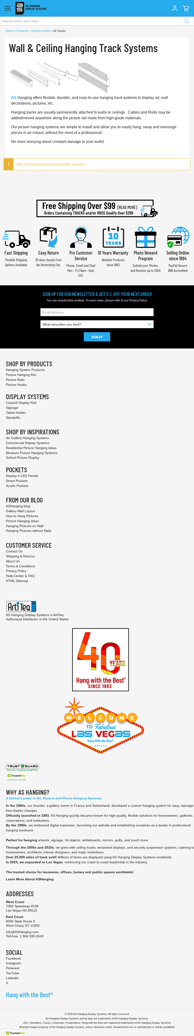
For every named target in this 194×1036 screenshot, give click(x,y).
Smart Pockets (17, 481)
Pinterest (12, 968)
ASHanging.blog (18, 506)
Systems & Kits (41, 31)
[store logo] (30, 8)
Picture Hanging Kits (21, 375)
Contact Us (14, 551)
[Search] (186, 21)
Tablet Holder (16, 412)
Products (23, 31)
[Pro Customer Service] (81, 236)
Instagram (13, 963)
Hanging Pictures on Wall (24, 526)
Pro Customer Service (81, 255)
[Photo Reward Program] (145, 236)
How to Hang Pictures (22, 516)
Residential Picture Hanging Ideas (31, 448)
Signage (12, 408)
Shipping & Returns (20, 556)
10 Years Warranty (113, 253)
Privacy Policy (138, 300)
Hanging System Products (25, 370)
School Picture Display (22, 457)
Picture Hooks (16, 385)
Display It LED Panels (22, 476)
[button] (175, 8)
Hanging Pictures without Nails (28, 531)
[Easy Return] (48, 236)
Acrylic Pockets (17, 486)
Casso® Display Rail (21, 403)
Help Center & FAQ (20, 576)
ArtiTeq (58, 615)
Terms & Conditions (20, 566)
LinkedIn (12, 978)
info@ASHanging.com (22, 932)
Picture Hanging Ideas (22, 521)
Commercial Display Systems (27, 443)
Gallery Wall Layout (20, 511)
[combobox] (97, 21)
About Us (13, 561)
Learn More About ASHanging (30, 879)
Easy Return (48, 253)
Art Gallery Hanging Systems (27, 438)
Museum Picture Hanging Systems (31, 453)
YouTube (12, 973)
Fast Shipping (16, 253)
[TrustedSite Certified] (16, 777)
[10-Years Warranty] (113, 236)
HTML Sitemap (17, 581)
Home (10, 31)
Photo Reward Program (145, 255)
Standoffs (13, 417)
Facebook (13, 958)
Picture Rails (15, 380)
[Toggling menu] (8, 8)
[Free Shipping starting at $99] (97, 208)
